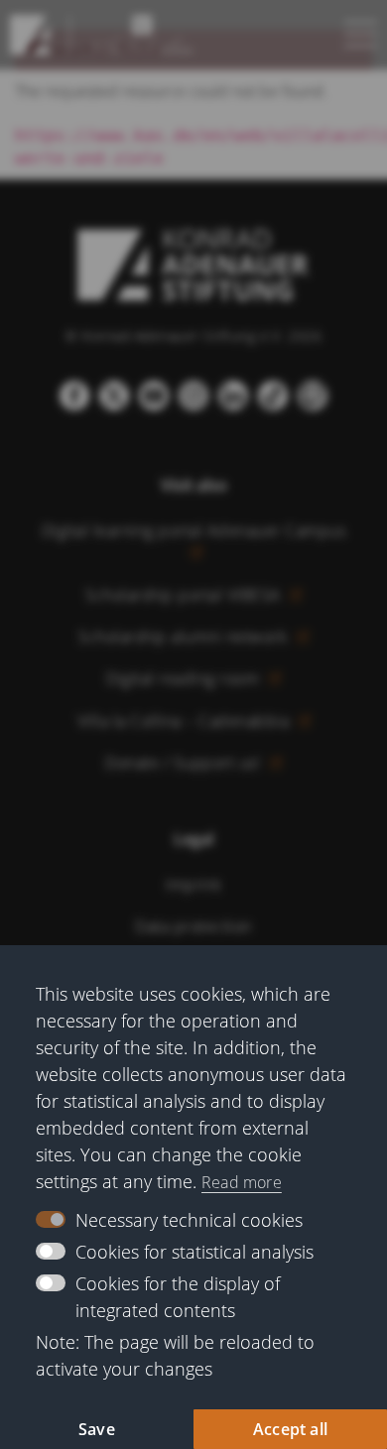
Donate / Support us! (185, 763)
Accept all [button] (290, 1429)
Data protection (193, 926)
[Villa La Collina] (30, 35)
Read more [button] (241, 1182)
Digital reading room (185, 678)
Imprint (193, 885)
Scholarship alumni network (185, 637)
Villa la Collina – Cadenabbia (185, 721)
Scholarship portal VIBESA (185, 595)
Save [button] (96, 1429)
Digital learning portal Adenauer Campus (194, 531)
